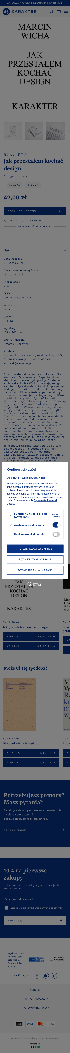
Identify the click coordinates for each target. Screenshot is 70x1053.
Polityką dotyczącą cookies (39, 487)
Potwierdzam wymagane (35, 570)
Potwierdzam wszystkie (35, 548)
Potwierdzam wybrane (35, 559)
